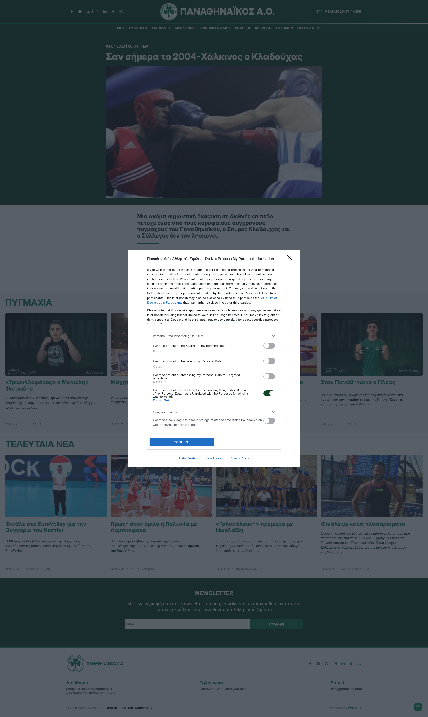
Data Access (214, 458)
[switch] (269, 346)
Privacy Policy (239, 458)
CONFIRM (182, 442)
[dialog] (214, 358)
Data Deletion (188, 458)
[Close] (291, 259)
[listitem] (214, 335)
